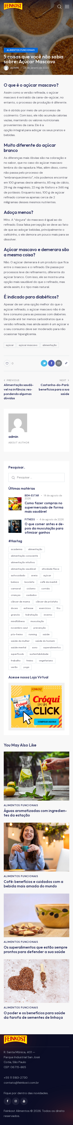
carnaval (16, 588)
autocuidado (18, 575)
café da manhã (48, 581)
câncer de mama (20, 601)
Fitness (30, 519)
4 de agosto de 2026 (51, 519)
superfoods (17, 653)
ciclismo (31, 588)
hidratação (31, 614)
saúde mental (18, 647)
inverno (48, 614)
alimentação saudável (23, 568)
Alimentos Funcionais (21, 50)
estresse (28, 608)
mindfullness (18, 621)
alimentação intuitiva (23, 562)
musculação (37, 621)
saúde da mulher (20, 640)
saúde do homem (45, 640)
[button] (67, 6)
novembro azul (19, 627)
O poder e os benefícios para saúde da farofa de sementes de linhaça (34, 1015)
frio (58, 608)
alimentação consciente (24, 555)
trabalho (16, 660)
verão (14, 666)
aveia (34, 575)
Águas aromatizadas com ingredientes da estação (35, 812)
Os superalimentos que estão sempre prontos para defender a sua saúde (35, 949)
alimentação (49, 345)
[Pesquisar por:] (36, 477)
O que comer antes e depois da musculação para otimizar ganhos (44, 528)
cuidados (31, 594)
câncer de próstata (47, 601)
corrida (45, 588)
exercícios (45, 608)
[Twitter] (44, 363)
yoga (26, 666)
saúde (46, 634)
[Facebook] (51, 363)
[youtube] (24, 1101)
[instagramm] (15, 1101)
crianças (15, 594)
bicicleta (29, 581)
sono (34, 647)
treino (29, 660)
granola (15, 614)
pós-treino (17, 634)
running (33, 634)
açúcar (10, 345)
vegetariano (46, 660)
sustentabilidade (39, 653)
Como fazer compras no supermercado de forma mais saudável (44, 507)
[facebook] (7, 1101)
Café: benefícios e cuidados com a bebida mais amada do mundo (33, 883)
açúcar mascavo (28, 345)
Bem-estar (32, 495)
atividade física (50, 568)
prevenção (40, 627)
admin (13, 436)
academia (16, 549)
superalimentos (52, 647)
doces (14, 608)
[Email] (58, 363)
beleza (15, 581)
